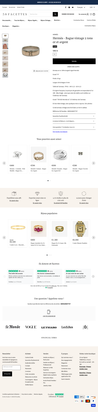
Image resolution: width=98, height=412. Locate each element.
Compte (27, 366)
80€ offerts (64, 371)
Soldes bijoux (29, 385)
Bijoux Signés (32, 20)
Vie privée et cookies (27, 394)
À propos (4, 7)
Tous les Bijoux (19, 20)
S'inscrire (7, 374)
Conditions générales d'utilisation (10, 394)
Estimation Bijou (90, 26)
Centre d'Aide (91, 20)
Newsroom (64, 366)
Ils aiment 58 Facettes (60, 203)
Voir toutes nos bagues (60, 132)
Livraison (28, 371)
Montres (57, 20)
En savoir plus (14, 201)
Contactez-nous (66, 369)
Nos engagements (66, 360)
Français (80, 7)
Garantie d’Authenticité (32, 360)
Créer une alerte (30, 374)
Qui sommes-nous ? (67, 357)
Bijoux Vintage (45, 20)
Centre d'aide (29, 357)
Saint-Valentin (65, 379)
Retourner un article (31, 377)
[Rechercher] (55, 14)
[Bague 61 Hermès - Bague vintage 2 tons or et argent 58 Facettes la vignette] (5, 36)
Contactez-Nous (79, 20)
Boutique (5, 26)
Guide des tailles (30, 363)
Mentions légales (38, 394)
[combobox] (41, 14)
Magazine (15, 26)
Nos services (12, 7)
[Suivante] (93, 163)
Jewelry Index (47, 386)
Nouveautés (6, 20)
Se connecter (83, 14)
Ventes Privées (20, 7)
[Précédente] (4, 163)
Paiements (28, 369)
